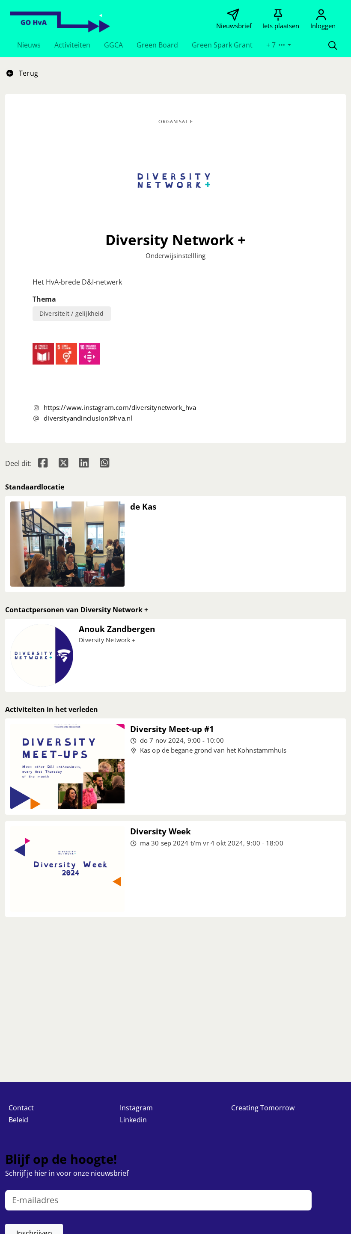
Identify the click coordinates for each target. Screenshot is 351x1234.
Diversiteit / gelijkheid (71, 313)
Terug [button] (27, 73)
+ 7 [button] (271, 45)
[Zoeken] (332, 45)
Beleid (18, 1119)
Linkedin (133, 1119)
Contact (21, 1107)
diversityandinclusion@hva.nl (88, 418)
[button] (29, 44)
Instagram (136, 1107)
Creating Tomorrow (262, 1107)
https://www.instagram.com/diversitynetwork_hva (120, 407)
